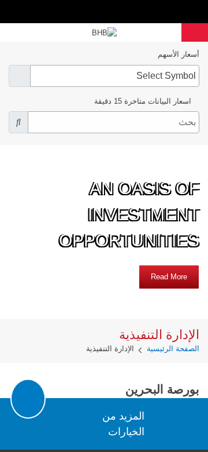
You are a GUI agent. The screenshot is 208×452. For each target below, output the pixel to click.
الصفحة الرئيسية (173, 348)
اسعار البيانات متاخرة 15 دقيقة (142, 101)
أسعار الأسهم (178, 54)
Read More (169, 276)
